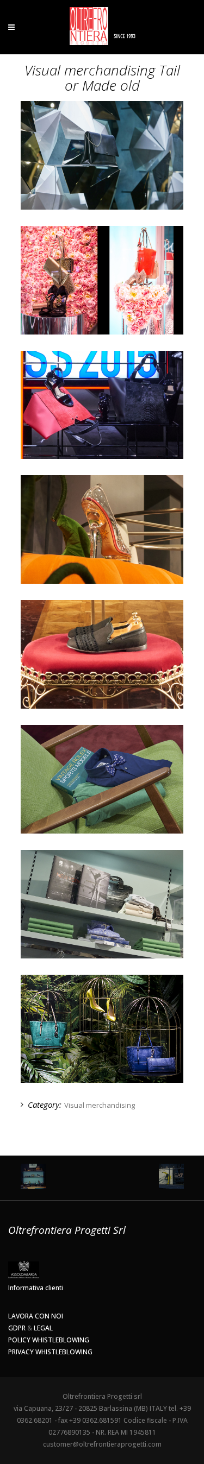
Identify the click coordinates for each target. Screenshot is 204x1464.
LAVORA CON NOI (35, 1316)
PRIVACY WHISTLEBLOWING (50, 1351)
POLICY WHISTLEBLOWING (48, 1340)
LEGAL (43, 1328)
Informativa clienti (35, 1287)
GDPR (17, 1328)
